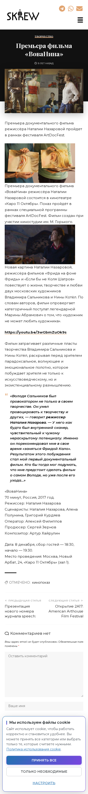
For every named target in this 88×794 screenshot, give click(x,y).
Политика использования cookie (33, 749)
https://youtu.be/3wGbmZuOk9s (36, 332)
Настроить (44, 783)
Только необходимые (44, 771)
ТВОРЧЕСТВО (44, 36)
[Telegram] (62, 8)
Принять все (44, 760)
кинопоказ (41, 582)
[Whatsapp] (70, 8)
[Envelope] (79, 8)
